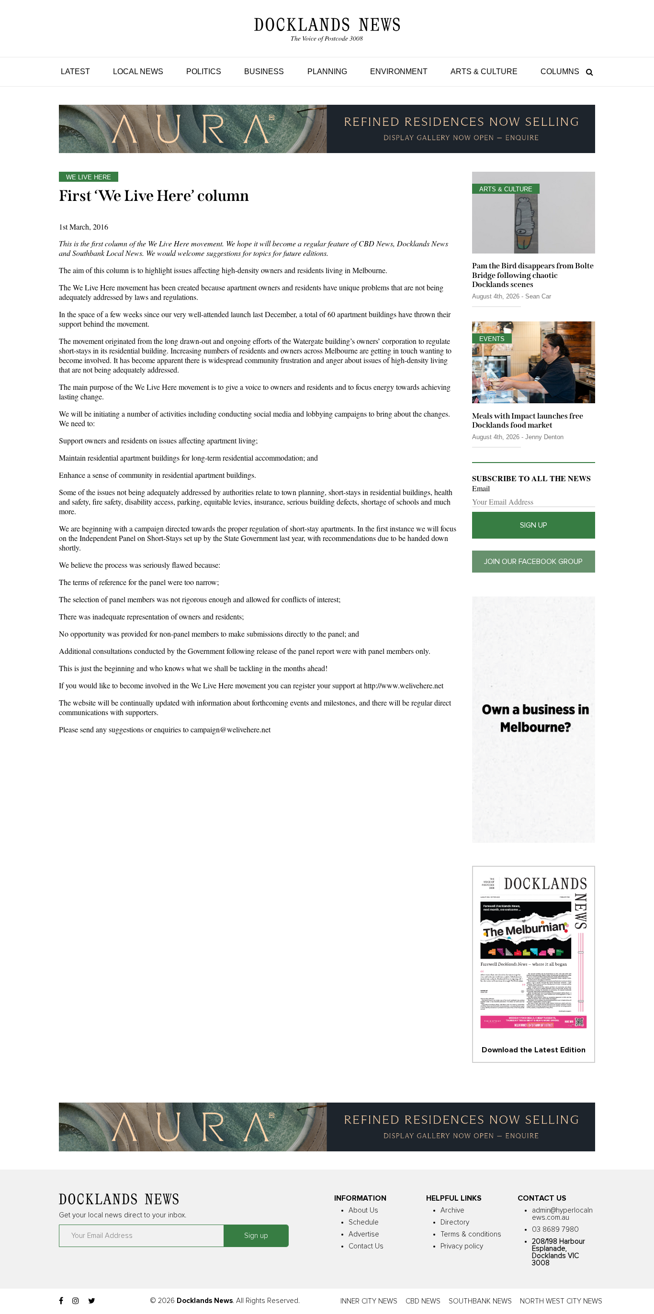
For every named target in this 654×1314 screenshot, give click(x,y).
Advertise (364, 1234)
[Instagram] (75, 1301)
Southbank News (480, 1301)
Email (481, 488)
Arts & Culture (484, 71)
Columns (560, 71)
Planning (327, 71)
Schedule (364, 1222)
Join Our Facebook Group (533, 561)
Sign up (533, 525)
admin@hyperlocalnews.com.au (562, 1214)
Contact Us (366, 1246)
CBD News (423, 1301)
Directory (454, 1222)
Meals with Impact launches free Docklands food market (527, 420)
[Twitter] (91, 1301)
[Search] (587, 71)
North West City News (561, 1301)
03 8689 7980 (555, 1229)
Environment (399, 71)
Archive (452, 1210)
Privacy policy (461, 1246)
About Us (363, 1210)
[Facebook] (61, 1301)
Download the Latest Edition (534, 1050)
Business (264, 71)
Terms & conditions (470, 1234)
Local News (138, 71)
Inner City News (368, 1301)
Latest (75, 71)
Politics (203, 71)
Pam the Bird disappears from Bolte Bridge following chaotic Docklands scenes (533, 274)
